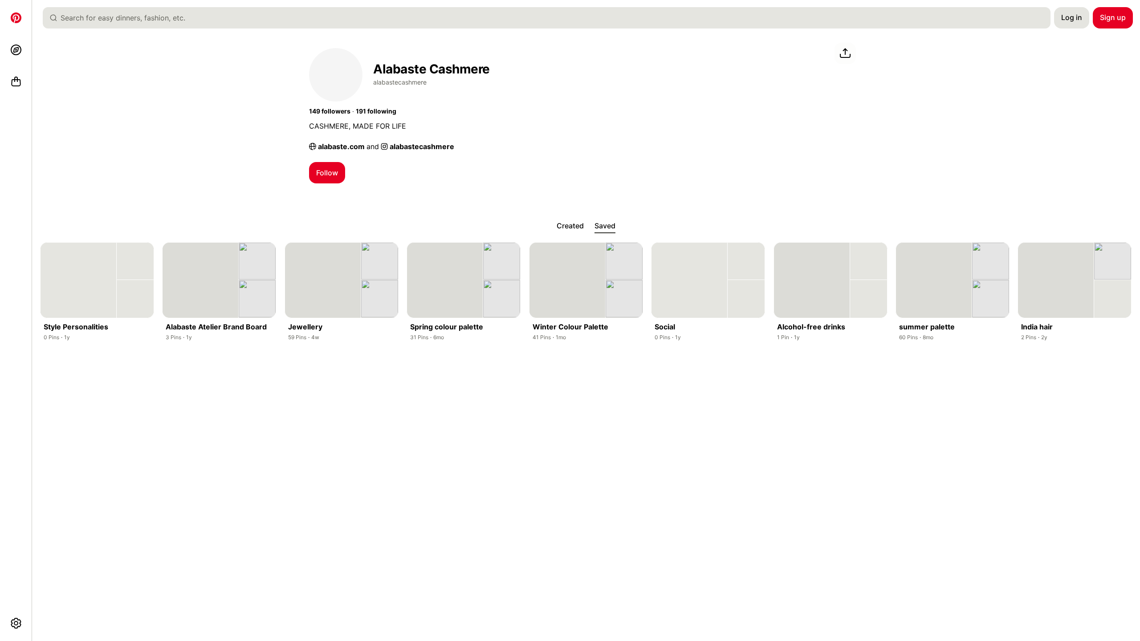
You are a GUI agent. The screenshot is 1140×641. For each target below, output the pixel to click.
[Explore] (16, 50)
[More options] (16, 623)
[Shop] (16, 82)
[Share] (845, 53)
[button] (329, 111)
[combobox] (550, 17)
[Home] (16, 17)
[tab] (570, 226)
